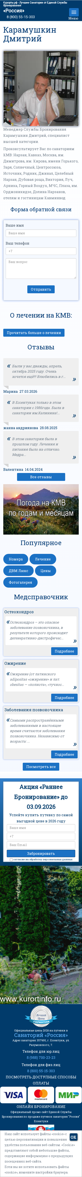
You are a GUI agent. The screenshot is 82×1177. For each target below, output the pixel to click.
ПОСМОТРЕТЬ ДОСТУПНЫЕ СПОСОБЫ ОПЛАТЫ (41, 1080)
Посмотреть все (41, 766)
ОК (73, 1137)
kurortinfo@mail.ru (39, 975)
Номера (16, 559)
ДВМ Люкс (18, 570)
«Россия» (13, 10)
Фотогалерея (20, 582)
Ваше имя (15, 225)
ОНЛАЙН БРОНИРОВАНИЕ (41, 1106)
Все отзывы (41, 477)
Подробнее (64, 651)
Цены (45, 570)
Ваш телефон (17, 243)
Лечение (43, 559)
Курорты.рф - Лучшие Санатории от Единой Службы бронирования (35, 4)
